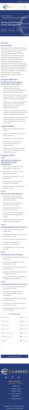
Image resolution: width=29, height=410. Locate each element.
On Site (19, 30)
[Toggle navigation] (24, 7)
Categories (8, 16)
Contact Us (21, 1)
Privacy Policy (8, 406)
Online (12, 30)
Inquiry (4, 30)
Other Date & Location (14, 356)
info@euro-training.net (14, 381)
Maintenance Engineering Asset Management (14, 17)
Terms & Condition (18, 406)
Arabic (26, 1)
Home (2, 16)
